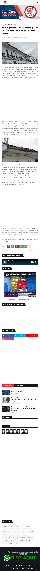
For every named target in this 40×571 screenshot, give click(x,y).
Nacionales (31, 532)
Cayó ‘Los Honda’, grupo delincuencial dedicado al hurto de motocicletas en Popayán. (23, 399)
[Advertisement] (20, 101)
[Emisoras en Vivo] (36, 262)
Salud (18, 534)
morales (5, 540)
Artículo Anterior (8, 251)
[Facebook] (8, 246)
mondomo (30, 537)
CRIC (16, 526)
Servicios (15, 568)
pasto (21, 540)
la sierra (22, 537)
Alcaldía (5, 526)
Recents (20, 386)
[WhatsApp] (21, 246)
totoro (4, 543)
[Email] (25, 246)
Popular (8, 386)
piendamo (28, 540)
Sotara (24, 534)
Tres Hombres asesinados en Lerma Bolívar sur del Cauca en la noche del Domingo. (23, 408)
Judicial (5, 532)
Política (22, 568)
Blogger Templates (29, 565)
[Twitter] (12, 246)
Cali (22, 526)
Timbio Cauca (6, 537)
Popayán (15, 24)
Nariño (5, 534)
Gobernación (27, 529)
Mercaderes (22, 532)
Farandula (18, 529)
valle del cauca (13, 543)
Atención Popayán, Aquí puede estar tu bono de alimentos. (24, 390)
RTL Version (30, 568)
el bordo (15, 537)
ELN (12, 529)
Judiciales (13, 532)
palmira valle (13, 540)
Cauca (28, 526)
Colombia (5, 529)
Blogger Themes (17, 565)
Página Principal (7, 24)
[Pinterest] (17, 246)
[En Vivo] (5, 262)
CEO (11, 526)
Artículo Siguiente (31, 251)
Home (8, 568)
